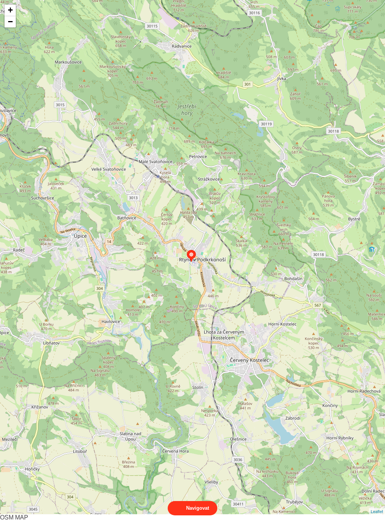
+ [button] (10, 10)
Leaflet (377, 511)
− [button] (10, 21)
